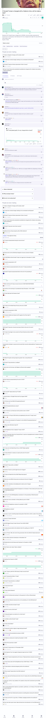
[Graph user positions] (31, 17)
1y (10, 94)
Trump (4, 46)
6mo (12, 87)
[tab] (5, 76)
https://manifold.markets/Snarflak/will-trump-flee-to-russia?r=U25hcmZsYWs (19, 108)
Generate (40, 43)
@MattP (7, 175)
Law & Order (16, 46)
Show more (5, 72)
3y (10, 123)
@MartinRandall (8, 161)
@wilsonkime (7, 101)
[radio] (33, 17)
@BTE (6, 88)
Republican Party (10, 46)
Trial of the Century (23, 46)
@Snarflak (7, 119)
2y (8, 106)
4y (7, 148)
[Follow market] (39, 9)
